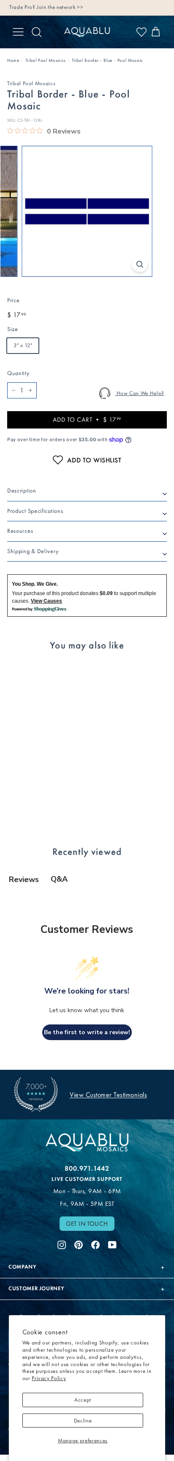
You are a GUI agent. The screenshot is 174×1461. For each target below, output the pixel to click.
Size (12, 329)
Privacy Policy (49, 1378)
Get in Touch (87, 1223)
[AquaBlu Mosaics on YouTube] (112, 1244)
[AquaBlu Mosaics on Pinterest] (78, 1244)
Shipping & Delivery (32, 551)
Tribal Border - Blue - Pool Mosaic (107, 60)
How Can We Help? (139, 393)
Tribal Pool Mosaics (45, 60)
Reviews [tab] (24, 879)
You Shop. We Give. (35, 584)
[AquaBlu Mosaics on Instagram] (61, 1244)
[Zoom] (140, 264)
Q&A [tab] (59, 879)
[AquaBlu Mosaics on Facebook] (95, 1244)
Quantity (18, 373)
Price (13, 300)
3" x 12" (23, 345)
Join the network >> (60, 7)
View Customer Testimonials (108, 1095)
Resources (20, 530)
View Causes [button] (46, 601)
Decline (83, 1420)
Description (21, 490)
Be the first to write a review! (87, 1032)
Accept (82, 1400)
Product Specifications (35, 511)
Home (13, 60)
